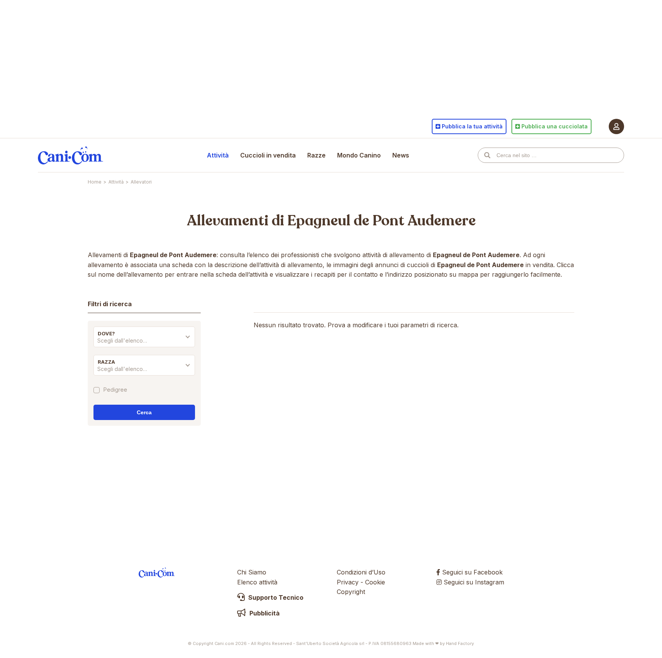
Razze (316, 155)
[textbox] (144, 340)
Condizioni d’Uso (361, 572)
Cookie (375, 582)
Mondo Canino (359, 155)
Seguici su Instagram (473, 582)
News (400, 155)
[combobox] (144, 342)
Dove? (106, 333)
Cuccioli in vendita (268, 155)
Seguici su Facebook (471, 572)
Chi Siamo (251, 572)
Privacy (348, 582)
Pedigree (115, 390)
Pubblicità (264, 613)
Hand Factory (460, 643)
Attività (218, 155)
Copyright (351, 592)
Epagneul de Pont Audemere (381, 221)
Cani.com (70, 155)
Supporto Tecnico (275, 597)
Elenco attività (257, 582)
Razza (106, 362)
